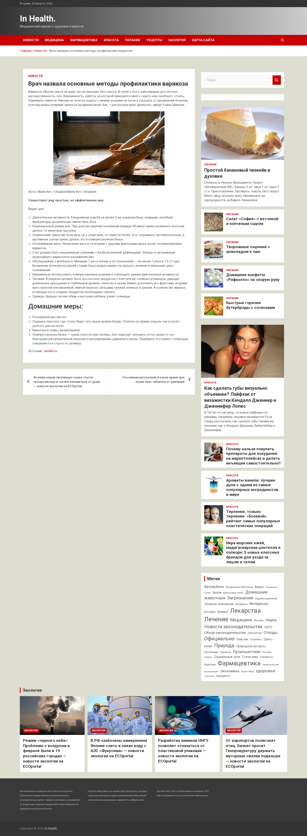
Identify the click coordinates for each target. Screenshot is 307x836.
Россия (266, 652)
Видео (259, 587)
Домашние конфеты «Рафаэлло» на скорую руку (253, 277)
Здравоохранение (266, 598)
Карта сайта (203, 40)
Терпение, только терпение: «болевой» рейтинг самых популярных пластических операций (253, 518)
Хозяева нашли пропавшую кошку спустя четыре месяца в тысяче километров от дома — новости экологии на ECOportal (66, 382)
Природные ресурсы (251, 646)
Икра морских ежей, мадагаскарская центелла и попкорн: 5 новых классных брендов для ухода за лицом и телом (253, 552)
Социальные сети (227, 657)
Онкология (255, 632)
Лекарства (245, 610)
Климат (222, 612)
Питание (132, 40)
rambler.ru (50, 351)
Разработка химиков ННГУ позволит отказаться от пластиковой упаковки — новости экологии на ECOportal (183, 751)
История (210, 611)
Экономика (229, 671)
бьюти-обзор (247, 671)
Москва (259, 620)
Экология (177, 40)
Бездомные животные (239, 587)
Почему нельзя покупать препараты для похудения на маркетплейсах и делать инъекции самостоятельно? (253, 456)
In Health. (38, 19)
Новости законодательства (233, 626)
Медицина (54, 40)
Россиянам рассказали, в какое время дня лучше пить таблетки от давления (153, 380)
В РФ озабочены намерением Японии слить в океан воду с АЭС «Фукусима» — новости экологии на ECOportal (119, 748)
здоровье (265, 670)
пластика (209, 676)
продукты (223, 676)
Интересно (258, 603)
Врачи (217, 592)
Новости (31, 40)
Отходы (271, 632)
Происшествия (246, 651)
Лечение (216, 619)
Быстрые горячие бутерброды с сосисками (250, 305)
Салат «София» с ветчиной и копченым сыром (252, 221)
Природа (224, 645)
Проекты (225, 652)
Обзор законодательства (225, 632)
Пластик (242, 639)
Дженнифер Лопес (233, 592)
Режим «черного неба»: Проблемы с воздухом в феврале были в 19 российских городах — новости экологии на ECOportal (46, 753)
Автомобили (214, 587)
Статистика (250, 657)
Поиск (277, 80)
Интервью (241, 604)
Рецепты (154, 40)
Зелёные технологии (219, 604)
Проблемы (211, 652)
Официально (219, 639)
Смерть (208, 657)
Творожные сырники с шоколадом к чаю (248, 249)
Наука (271, 620)
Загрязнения (240, 597)
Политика (256, 639)
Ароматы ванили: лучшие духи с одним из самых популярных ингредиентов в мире (252, 487)
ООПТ (268, 627)
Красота (111, 40)
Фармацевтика (84, 40)
